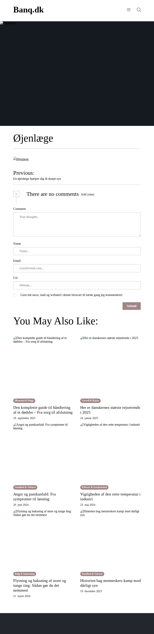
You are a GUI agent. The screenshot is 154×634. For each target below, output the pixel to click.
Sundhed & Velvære (25, 487)
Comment (19, 209)
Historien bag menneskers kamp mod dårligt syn (110, 583)
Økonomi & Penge (24, 400)
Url (15, 277)
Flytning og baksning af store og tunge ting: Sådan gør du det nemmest (39, 585)
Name (17, 243)
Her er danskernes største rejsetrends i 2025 (110, 409)
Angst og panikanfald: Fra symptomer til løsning (34, 496)
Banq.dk (28, 9)
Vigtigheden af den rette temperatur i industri (110, 496)
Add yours (87, 194)
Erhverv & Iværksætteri (94, 487)
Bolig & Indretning (24, 573)
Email (17, 260)
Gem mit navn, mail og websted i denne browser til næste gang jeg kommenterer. (71, 295)
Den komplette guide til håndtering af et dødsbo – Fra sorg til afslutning (43, 409)
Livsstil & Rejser (90, 400)
